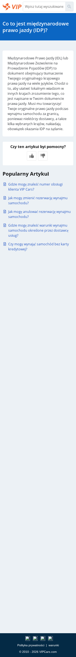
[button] (31, 156)
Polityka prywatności (30, 645)
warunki (54, 645)
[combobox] (44, 6)
